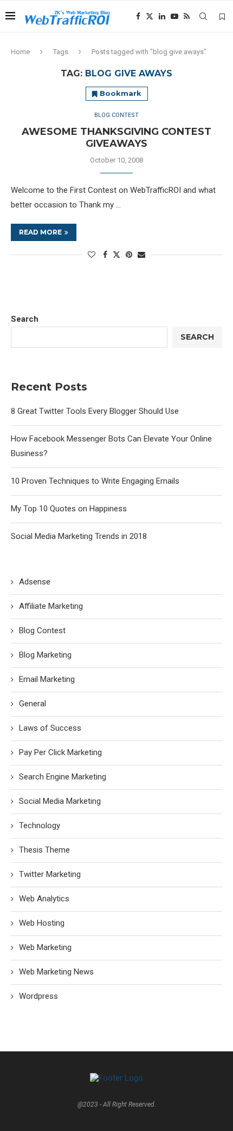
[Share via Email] (141, 254)
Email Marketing (47, 679)
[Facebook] (138, 16)
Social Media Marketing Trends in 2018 (79, 536)
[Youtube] (174, 16)
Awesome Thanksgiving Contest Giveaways (116, 138)
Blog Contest (42, 630)
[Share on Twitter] (116, 254)
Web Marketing (45, 947)
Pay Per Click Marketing (60, 752)
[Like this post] (91, 254)
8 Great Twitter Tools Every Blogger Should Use (95, 411)
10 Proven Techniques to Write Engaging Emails (95, 481)
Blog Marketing (45, 655)
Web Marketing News (56, 972)
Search (24, 319)
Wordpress (38, 996)
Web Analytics (44, 898)
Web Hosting (41, 923)
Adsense (34, 582)
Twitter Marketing (50, 874)
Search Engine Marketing (62, 777)
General (32, 703)
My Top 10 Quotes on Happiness (69, 509)
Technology (39, 825)
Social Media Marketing (60, 801)
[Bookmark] (222, 17)
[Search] (203, 16)
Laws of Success (50, 728)
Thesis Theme (44, 850)
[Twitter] (149, 16)
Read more (40, 232)
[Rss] (187, 16)
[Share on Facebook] (105, 254)
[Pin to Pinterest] (129, 254)
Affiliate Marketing (51, 606)
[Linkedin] (162, 16)
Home (20, 52)
